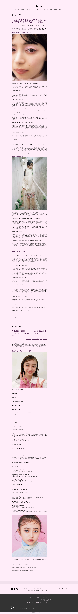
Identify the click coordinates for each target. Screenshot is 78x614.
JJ (20, 596)
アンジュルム (29, 25)
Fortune (60, 9)
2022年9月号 (38, 25)
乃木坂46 (37, 338)
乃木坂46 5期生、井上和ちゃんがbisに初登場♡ (20, 564)
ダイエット (29, 9)
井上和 (33, 338)
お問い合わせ (30, 590)
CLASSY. (25, 596)
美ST (51, 596)
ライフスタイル (35, 9)
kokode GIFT (47, 602)
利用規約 (37, 590)
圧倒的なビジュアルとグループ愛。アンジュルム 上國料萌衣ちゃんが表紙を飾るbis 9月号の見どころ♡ (29, 307)
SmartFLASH (45, 597)
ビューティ (23, 9)
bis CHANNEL (38, 588)
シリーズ (31, 588)
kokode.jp (30, 600)
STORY (36, 596)
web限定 (44, 338)
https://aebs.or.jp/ (40, 608)
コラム (44, 9)
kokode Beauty (38, 600)
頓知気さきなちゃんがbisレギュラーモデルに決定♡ (20, 310)
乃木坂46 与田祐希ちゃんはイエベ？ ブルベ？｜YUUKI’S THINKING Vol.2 (24, 567)
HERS (42, 596)
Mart (46, 596)
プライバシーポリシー (45, 590)
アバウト (51, 588)
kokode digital (38, 602)
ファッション (17, 9)
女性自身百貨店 (46, 600)
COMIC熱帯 (27, 599)
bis (55, 596)
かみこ (33, 25)
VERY (31, 596)
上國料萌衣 (23, 25)
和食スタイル (32, 597)
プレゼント (45, 588)
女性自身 (38, 597)
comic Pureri (34, 599)
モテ (40, 9)
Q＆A (41, 338)
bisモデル (55, 9)
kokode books (30, 602)
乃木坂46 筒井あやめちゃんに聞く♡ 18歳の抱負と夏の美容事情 (22, 570)
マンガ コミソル (42, 599)
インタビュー (49, 9)
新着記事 (25, 588)
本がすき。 (50, 599)
